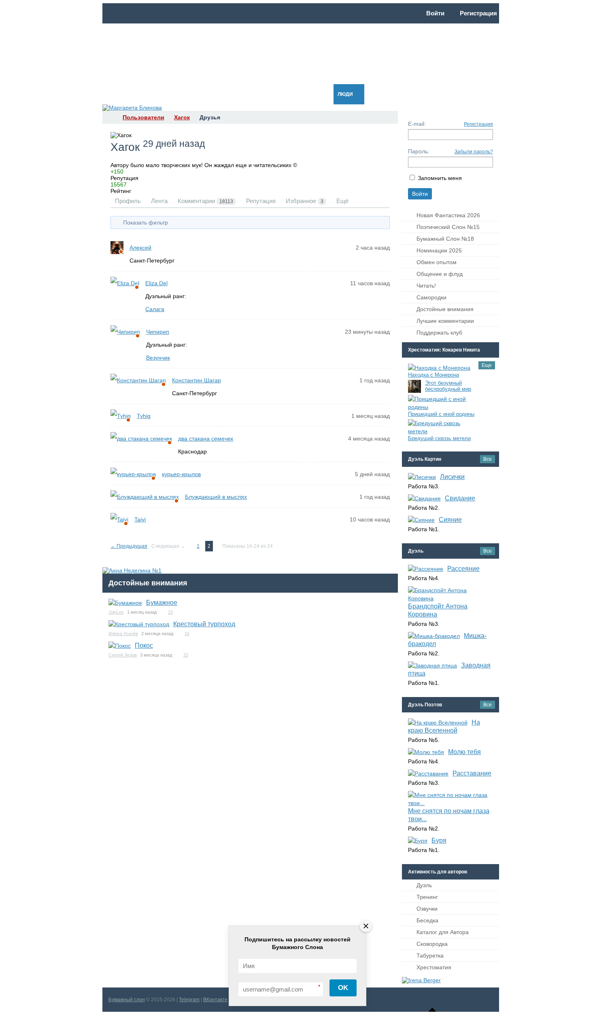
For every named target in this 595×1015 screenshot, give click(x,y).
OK (343, 988)
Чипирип (157, 331)
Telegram (189, 999)
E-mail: (417, 124)
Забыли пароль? (474, 152)
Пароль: (418, 151)
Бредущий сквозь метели (439, 438)
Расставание (472, 773)
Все (487, 459)
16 (187, 633)
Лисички (452, 476)
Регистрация (478, 124)
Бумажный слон (126, 999)
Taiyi (140, 519)
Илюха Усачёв (123, 633)
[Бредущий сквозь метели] (441, 427)
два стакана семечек (205, 438)
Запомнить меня (440, 178)
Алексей (140, 247)
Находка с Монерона (433, 375)
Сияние (450, 519)
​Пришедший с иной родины (441, 414)
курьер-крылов (181, 474)
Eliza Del (156, 283)
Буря (438, 840)
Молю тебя (464, 751)
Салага (154, 309)
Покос (144, 645)
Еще (487, 365)
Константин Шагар (196, 380)
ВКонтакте (215, 999)
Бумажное (161, 602)
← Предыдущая (128, 546)
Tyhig (144, 416)
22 (185, 655)
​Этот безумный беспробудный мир (448, 386)
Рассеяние (463, 568)
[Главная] (109, 117)
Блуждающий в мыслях (216, 497)
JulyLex (116, 612)
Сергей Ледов (122, 655)
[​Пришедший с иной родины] (441, 403)
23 (170, 612)
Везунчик (158, 357)
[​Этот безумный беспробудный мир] (414, 386)
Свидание (460, 498)
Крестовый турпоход (204, 624)
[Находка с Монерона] (439, 368)
